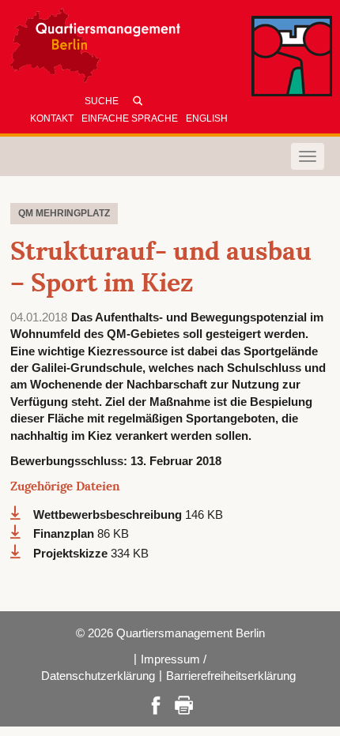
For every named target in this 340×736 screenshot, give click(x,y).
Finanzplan (65, 533)
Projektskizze (72, 553)
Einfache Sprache (129, 118)
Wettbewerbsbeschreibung (109, 514)
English (207, 118)
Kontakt (52, 118)
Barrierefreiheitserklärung (231, 675)
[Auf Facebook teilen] (155, 704)
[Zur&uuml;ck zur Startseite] (154, 49)
